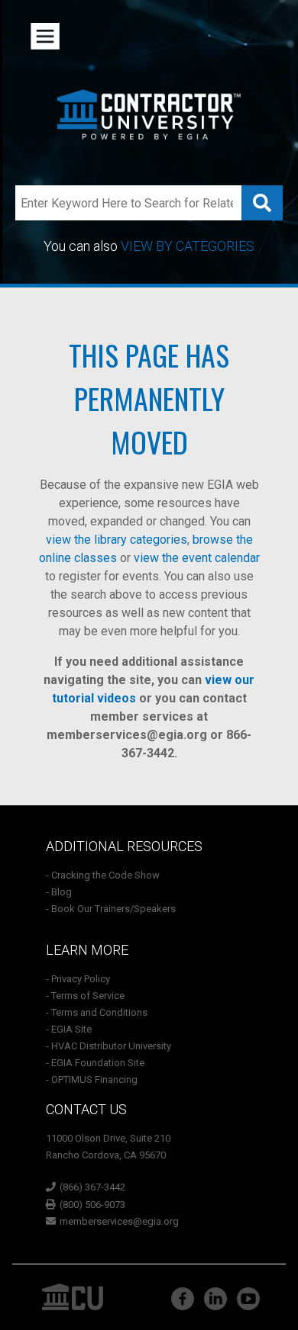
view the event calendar (197, 558)
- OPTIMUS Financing (92, 1079)
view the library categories (116, 539)
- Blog (59, 892)
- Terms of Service (85, 995)
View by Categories (187, 246)
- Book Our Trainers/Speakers (111, 908)
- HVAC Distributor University (108, 1046)
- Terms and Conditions (96, 1012)
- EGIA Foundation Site (95, 1062)
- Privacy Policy (78, 979)
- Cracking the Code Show (103, 875)
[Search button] (262, 202)
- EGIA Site (69, 1029)
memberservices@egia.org (127, 735)
